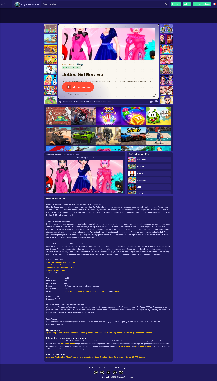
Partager (89, 102)
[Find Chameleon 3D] (58, 116)
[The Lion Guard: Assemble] (50, 49)
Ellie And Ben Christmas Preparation (62, 265)
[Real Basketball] (158, 136)
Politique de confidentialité (102, 368)
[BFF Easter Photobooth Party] (50, 80)
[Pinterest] (96, 372)
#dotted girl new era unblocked (139, 333)
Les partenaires (127, 368)
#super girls (57, 333)
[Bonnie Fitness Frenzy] (166, 59)
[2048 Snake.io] (133, 116)
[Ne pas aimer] (156, 101)
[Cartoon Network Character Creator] (166, 28)
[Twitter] (108, 372)
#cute (105, 333)
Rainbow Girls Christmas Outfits (61, 267)
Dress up (73, 291)
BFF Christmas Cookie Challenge (61, 262)
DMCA (116, 368)
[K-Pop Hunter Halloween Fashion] (166, 39)
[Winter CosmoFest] (166, 90)
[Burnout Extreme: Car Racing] (83, 136)
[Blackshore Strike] (58, 136)
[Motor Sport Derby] (133, 136)
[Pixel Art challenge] (50, 90)
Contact (87, 368)
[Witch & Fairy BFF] (166, 69)
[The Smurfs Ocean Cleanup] (50, 39)
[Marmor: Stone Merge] (50, 28)
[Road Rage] (83, 116)
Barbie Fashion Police (56, 270)
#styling (112, 333)
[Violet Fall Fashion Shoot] (166, 100)
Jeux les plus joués (202, 4)
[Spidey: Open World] (108, 136)
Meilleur (187, 4)
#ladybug (83, 333)
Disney (98, 291)
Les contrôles (66, 102)
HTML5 (140, 173)
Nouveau (175, 4)
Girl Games (141, 160)
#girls (48, 333)
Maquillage (141, 180)
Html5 (116, 291)
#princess (98, 333)
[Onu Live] (108, 116)
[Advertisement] (108, 16)
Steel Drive (113, 357)
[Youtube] (102, 372)
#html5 (66, 333)
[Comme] (151, 101)
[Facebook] (115, 372)
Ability (139, 187)
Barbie (104, 291)
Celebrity (90, 291)
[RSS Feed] (121, 372)
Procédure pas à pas (102, 102)
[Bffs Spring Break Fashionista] (166, 49)
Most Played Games (143, 346)
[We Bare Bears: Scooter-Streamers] (50, 69)
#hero (90, 333)
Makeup (81, 291)
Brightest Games (29, 4)
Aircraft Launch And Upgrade (78, 357)
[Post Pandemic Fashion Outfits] (166, 80)
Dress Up (140, 166)
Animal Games (143, 194)
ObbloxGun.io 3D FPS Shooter (132, 357)
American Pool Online (55, 357)
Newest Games (125, 346)
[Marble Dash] (50, 59)
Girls (67, 291)
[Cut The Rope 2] (158, 116)
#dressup (74, 333)
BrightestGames (68, 343)
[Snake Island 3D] (50, 100)
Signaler (79, 102)
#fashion (121, 333)
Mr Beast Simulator (100, 357)
